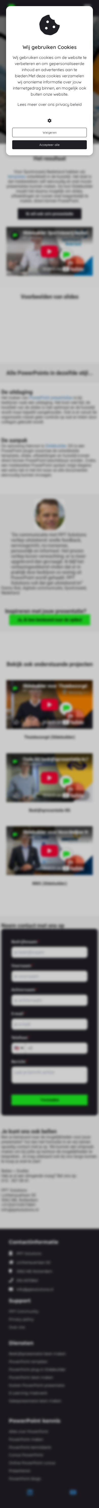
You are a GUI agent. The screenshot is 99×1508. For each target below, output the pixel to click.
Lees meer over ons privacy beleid (50, 104)
